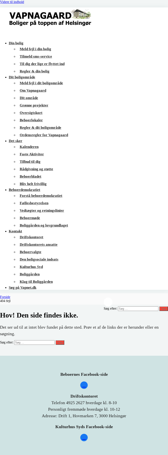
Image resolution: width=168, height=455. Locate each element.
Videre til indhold (12, 2)
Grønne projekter (34, 105)
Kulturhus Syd (31, 267)
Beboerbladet (30, 176)
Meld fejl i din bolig (35, 49)
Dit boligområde (22, 77)
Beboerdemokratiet (24, 190)
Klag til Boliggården (36, 282)
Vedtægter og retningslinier (42, 210)
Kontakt (15, 231)
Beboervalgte (30, 252)
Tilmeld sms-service (36, 56)
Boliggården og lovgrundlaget (44, 225)
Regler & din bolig (34, 71)
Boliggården (30, 274)
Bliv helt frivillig (33, 184)
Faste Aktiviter (32, 154)
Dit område (29, 98)
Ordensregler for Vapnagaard (44, 135)
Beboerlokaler (31, 120)
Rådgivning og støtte (36, 169)
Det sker (15, 141)
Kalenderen (29, 147)
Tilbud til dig (30, 162)
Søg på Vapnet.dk (22, 287)
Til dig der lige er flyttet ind (42, 64)
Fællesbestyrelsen (34, 203)
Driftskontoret (31, 237)
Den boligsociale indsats (39, 259)
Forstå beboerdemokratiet (41, 196)
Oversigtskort (31, 113)
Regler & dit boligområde (40, 127)
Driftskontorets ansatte (39, 244)
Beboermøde (30, 218)
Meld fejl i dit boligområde (41, 83)
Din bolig (16, 43)
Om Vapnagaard (33, 90)
